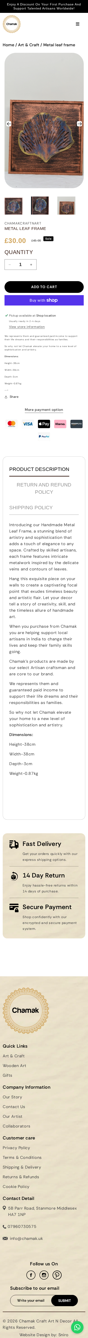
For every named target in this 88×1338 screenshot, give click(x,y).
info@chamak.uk (26, 1238)
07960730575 (21, 1226)
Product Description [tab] (39, 469)
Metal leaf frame (59, 45)
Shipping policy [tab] (31, 507)
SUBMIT (64, 1300)
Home (8, 45)
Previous (10, 122)
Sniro (63, 1335)
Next (79, 122)
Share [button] (14, 397)
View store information (27, 327)
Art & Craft (28, 45)
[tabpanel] (44, 665)
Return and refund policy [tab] (44, 488)
